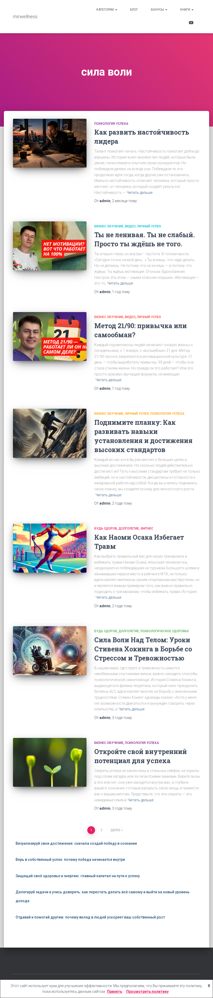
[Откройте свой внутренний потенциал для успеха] (49, 762)
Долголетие (128, 528)
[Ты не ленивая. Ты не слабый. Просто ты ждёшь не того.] (49, 245)
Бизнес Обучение (108, 226)
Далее (115, 830)
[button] (116, 9)
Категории (105, 9)
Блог (134, 9)
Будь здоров (105, 528)
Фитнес (147, 528)
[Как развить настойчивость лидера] (49, 143)
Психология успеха (111, 123)
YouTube (191, 23)
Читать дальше (139, 192)
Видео (130, 226)
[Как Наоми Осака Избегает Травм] (49, 548)
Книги (185, 9)
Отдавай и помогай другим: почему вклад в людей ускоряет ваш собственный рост (90, 917)
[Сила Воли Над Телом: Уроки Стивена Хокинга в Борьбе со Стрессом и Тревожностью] (49, 650)
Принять (114, 991)
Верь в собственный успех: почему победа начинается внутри (70, 859)
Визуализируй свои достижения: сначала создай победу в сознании (76, 843)
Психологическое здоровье (165, 631)
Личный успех (149, 226)
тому (124, 201)
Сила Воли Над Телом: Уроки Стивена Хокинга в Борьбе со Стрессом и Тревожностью (143, 649)
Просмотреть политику (147, 991)
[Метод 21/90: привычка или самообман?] (49, 336)
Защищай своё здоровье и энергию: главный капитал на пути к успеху (78, 876)
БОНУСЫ (158, 9)
